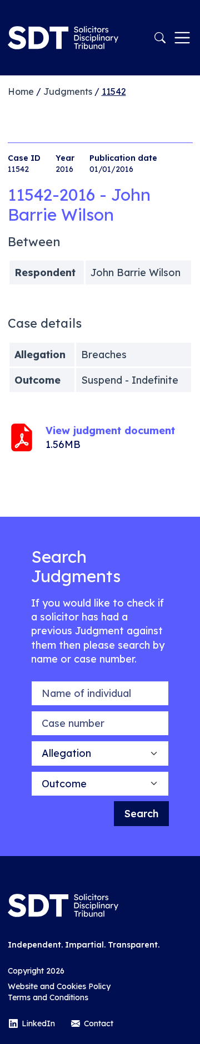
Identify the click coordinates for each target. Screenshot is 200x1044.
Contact (98, 1023)
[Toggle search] (160, 37)
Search (141, 813)
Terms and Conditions (48, 997)
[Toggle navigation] (182, 37)
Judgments (67, 91)
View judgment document (110, 430)
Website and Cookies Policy (59, 986)
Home (21, 91)
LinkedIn (38, 1023)
